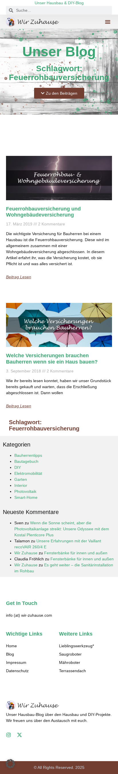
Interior (20, 485)
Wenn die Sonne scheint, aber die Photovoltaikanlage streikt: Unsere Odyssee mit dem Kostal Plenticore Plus (61, 529)
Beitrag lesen (18, 277)
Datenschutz (17, 670)
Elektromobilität (28, 473)
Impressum (16, 662)
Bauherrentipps (28, 455)
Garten (20, 479)
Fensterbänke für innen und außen (75, 553)
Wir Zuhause (26, 553)
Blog (10, 654)
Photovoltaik (25, 491)
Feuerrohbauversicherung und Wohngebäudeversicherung (43, 212)
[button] (107, 21)
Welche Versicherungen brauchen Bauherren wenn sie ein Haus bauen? (52, 359)
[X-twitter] (19, 734)
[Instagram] (8, 734)
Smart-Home (26, 497)
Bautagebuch (26, 461)
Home (11, 646)
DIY (17, 467)
